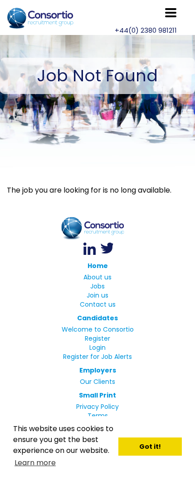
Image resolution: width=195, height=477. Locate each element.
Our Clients (97, 381)
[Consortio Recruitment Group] (97, 228)
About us (97, 277)
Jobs (97, 286)
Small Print (97, 395)
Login (97, 347)
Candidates (97, 318)
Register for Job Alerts (97, 356)
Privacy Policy (97, 406)
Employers (97, 370)
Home (98, 265)
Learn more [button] (35, 462)
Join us (97, 295)
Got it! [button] (150, 446)
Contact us (98, 304)
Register (97, 338)
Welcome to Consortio (98, 329)
